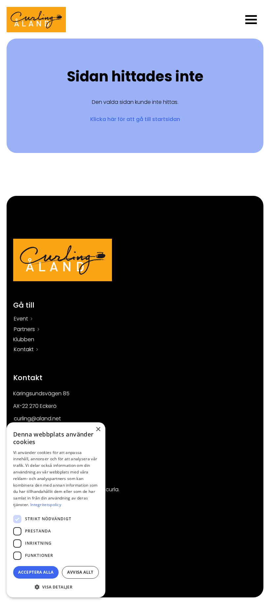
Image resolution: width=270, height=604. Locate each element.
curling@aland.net (37, 418)
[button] (56, 587)
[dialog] (56, 509)
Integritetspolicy (45, 504)
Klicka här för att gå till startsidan (135, 119)
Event (21, 318)
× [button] (97, 429)
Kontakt (24, 349)
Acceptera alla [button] (36, 572)
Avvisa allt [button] (80, 572)
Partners (24, 329)
